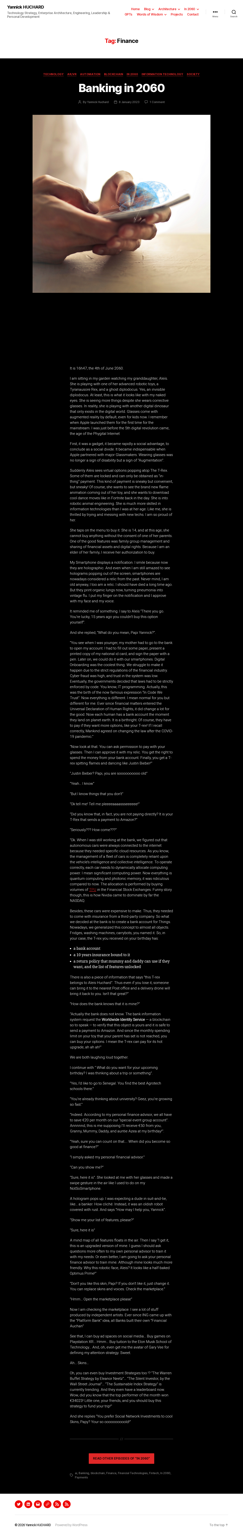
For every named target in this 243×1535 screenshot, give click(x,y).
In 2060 (189, 9)
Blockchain (113, 74)
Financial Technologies (133, 1473)
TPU (92, 889)
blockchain (98, 1473)
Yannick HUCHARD (25, 7)
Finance (111, 1473)
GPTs (128, 14)
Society (193, 74)
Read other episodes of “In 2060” (121, 1458)
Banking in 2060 (121, 88)
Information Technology (162, 74)
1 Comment (157, 102)
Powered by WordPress (71, 1525)
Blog (147, 9)
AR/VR (71, 74)
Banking (84, 1473)
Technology (53, 74)
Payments (81, 1477)
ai (76, 1473)
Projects (177, 14)
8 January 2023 (129, 102)
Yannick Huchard (98, 102)
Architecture (167, 9)
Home (135, 9)
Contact (193, 14)
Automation (90, 74)
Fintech (154, 1473)
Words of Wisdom (150, 14)
